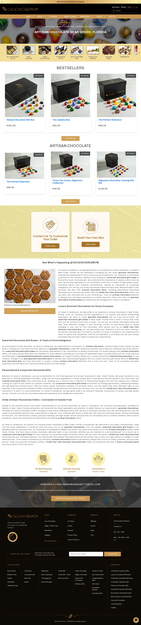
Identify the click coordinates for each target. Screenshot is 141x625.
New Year (27, 578)
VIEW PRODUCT (30, 311)
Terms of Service (73, 540)
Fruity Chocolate (80, 571)
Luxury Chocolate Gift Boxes (121, 574)
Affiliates (93, 521)
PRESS (123, 7)
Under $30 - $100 (64, 574)
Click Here (50, 246)
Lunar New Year (29, 574)
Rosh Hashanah (47, 574)
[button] (139, 2)
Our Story (71, 521)
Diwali (26, 582)
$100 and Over (63, 578)
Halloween (44, 571)
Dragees (47, 535)
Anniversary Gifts (98, 574)
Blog (92, 530)
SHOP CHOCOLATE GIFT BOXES (70, 498)
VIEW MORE (70, 138)
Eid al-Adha (11, 571)
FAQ (92, 535)
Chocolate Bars (116, 604)
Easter (9, 578)
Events (93, 526)
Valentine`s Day (12, 585)
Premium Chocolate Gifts (119, 585)
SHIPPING (116, 7)
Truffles (113, 607)
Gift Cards (95, 584)
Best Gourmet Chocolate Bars (121, 596)
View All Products (50, 541)
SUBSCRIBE (112, 554)
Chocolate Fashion (95, 589)
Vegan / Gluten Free (51, 526)
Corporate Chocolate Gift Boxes (122, 578)
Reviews (70, 530)
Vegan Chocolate (81, 574)
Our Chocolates (50, 521)
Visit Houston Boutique (122, 521)
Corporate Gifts (97, 593)
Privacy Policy (72, 535)
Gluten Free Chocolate (79, 579)
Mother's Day (11, 574)
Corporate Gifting (48, 26)
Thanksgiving (46, 578)
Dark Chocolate (46, 582)
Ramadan (10, 582)
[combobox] (124, 10)
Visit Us (111, 16)
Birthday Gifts (79, 584)
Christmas (28, 571)
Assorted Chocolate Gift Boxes (121, 589)
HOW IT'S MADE (70, 16)
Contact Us (117, 526)
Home (37, 26)
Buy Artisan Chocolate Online (121, 593)
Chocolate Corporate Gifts (120, 571)
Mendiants (48, 530)
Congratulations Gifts (97, 579)
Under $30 (62, 571)
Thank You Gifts (97, 571)
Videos (70, 526)
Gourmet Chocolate (118, 600)
